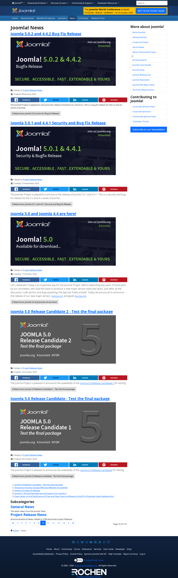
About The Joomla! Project (144, 52)
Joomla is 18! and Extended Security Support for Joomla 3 (40, 493)
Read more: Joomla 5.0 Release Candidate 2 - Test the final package (44, 389)
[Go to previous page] (17, 523)
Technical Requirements (143, 89)
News (72, 18)
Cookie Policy (76, 554)
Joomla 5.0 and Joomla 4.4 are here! (43, 213)
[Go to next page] (68, 523)
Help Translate (114, 554)
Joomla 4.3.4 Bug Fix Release (27, 490)
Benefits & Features (46, 18)
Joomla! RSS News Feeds (143, 84)
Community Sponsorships (144, 116)
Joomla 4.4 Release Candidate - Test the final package (38, 484)
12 (53, 523)
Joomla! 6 (62, 18)
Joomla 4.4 (80, 296)
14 (64, 523)
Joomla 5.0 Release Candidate (96, 470)
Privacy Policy (62, 554)
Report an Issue (130, 554)
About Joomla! (27, 18)
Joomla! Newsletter (141, 80)
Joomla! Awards (139, 60)
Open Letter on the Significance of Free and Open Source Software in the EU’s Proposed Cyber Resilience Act (64, 496)
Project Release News (32, 90)
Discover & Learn (59, 3)
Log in (142, 554)
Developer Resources (108, 3)
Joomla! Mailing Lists (141, 75)
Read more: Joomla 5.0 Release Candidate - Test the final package (43, 476)
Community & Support (82, 3)
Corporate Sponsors (141, 111)
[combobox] (151, 3)
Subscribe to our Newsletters (148, 129)
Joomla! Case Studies (141, 65)
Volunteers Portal (140, 121)
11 (48, 523)
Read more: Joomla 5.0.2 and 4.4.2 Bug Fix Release (36, 113)
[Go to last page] (73, 523)
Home (15, 18)
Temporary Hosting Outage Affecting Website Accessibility (41, 487)
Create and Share (140, 42)
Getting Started (139, 37)
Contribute (83, 18)
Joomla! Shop (138, 70)
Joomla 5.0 (57, 296)
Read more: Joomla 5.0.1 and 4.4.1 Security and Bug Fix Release (42, 204)
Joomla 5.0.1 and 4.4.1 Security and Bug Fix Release (58, 122)
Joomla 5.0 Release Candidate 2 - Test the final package (62, 311)
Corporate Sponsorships (143, 106)
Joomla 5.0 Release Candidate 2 (97, 383)
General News (22, 506)
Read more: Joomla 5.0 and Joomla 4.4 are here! (35, 302)
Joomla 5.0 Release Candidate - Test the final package (60, 398)
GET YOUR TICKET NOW (151, 10)
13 (59, 523)
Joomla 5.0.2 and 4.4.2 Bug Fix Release (46, 33)
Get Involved (138, 47)
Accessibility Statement (43, 554)
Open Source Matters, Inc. (86, 565)
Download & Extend (37, 3)
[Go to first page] (13, 523)
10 (43, 523)
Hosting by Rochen (89, 576)
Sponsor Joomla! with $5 (95, 554)
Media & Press (98, 18)
